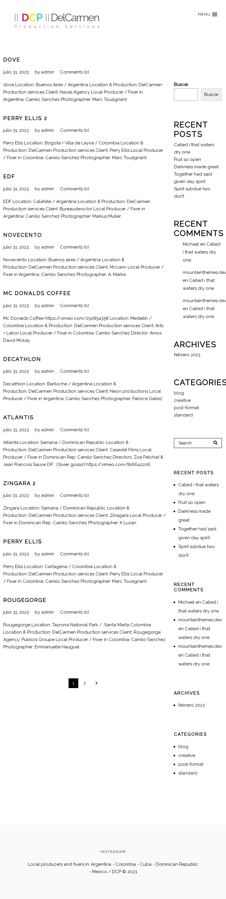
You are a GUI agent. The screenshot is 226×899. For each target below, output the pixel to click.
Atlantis (18, 417)
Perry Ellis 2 (25, 118)
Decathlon (22, 359)
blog (179, 393)
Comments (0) (74, 72)
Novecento (22, 235)
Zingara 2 (19, 483)
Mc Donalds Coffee (37, 293)
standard (183, 415)
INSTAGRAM (113, 852)
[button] (207, 14)
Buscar (181, 84)
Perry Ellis (22, 541)
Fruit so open (187, 159)
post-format (186, 407)
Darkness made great (196, 166)
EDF (9, 176)
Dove (11, 59)
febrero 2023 (187, 354)
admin (47, 72)
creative (182, 400)
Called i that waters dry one (201, 252)
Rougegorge (24, 600)
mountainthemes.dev (200, 619)
